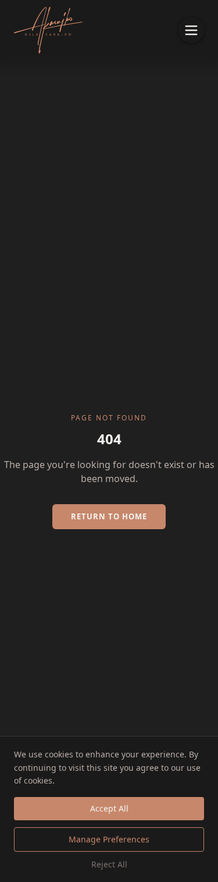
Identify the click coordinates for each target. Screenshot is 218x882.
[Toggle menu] (191, 30)
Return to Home (109, 516)
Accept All (109, 808)
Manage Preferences (109, 839)
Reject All (109, 864)
